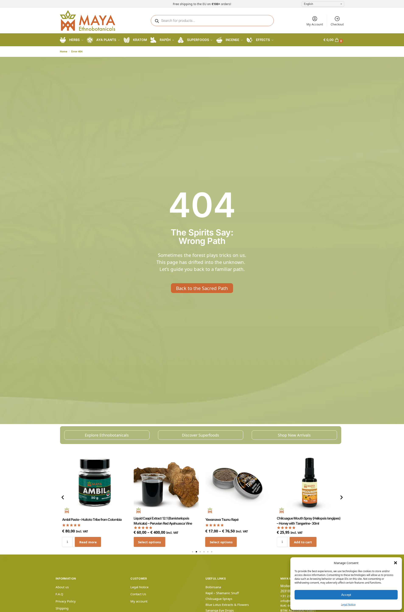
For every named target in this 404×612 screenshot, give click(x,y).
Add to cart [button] (303, 542)
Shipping (62, 608)
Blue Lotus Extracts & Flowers (227, 604)
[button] (395, 563)
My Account (314, 24)
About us (62, 587)
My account (138, 601)
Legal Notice (348, 604)
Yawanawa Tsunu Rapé (221, 519)
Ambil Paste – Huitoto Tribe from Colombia (92, 519)
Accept (346, 595)
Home (63, 51)
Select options (149, 542)
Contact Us (138, 594)
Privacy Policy (66, 601)
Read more (88, 542)
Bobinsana (213, 587)
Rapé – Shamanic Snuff (222, 593)
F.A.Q (59, 594)
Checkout (337, 24)
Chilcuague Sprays (218, 599)
